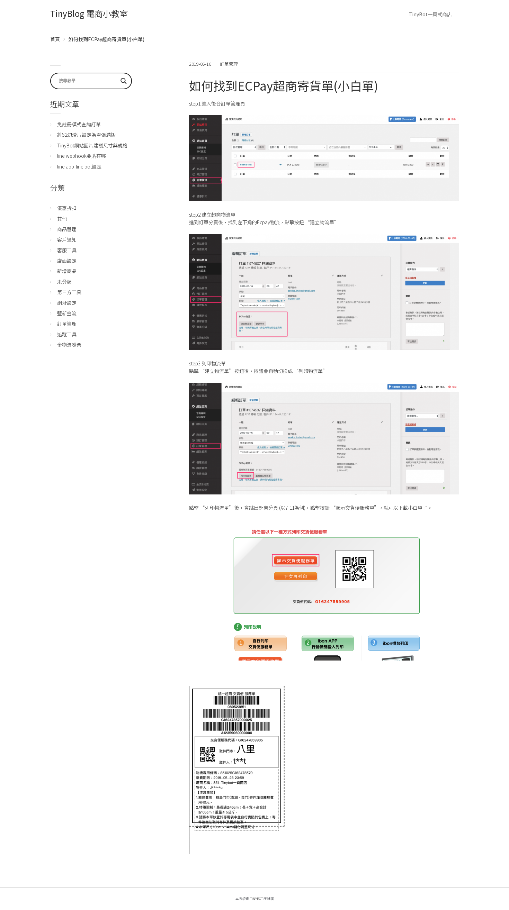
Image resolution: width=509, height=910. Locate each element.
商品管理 (67, 229)
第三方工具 (69, 292)
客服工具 (67, 250)
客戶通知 (67, 239)
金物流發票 (69, 344)
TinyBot (256, 898)
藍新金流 (67, 313)
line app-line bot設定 (79, 166)
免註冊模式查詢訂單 (79, 124)
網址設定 (67, 302)
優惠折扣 (67, 207)
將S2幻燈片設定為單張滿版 (86, 134)
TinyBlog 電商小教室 (89, 13)
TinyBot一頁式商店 (430, 14)
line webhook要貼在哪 (81, 155)
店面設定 (67, 260)
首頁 (55, 39)
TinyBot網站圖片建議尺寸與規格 (92, 145)
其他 (62, 218)
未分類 (64, 281)
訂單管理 (229, 64)
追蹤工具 (67, 334)
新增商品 (67, 270)
